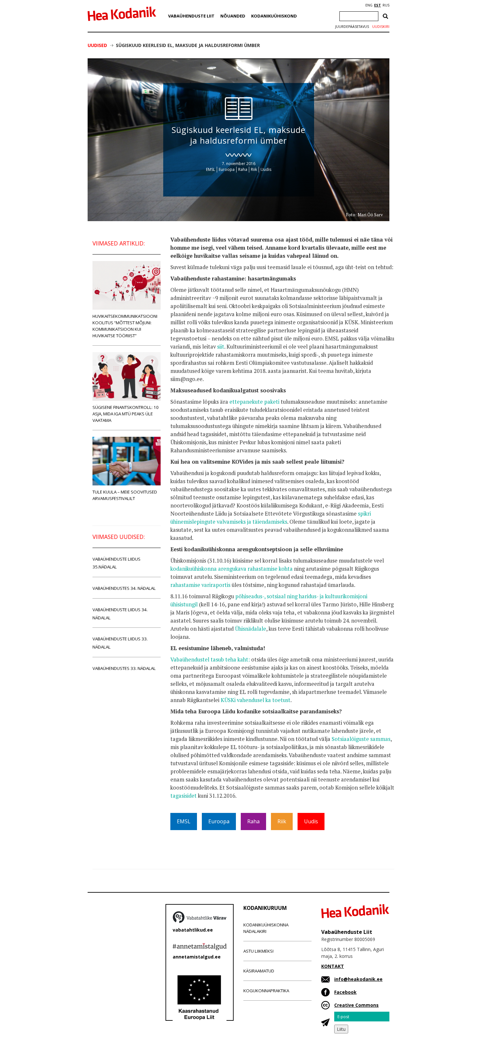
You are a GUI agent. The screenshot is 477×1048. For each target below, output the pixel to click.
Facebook (345, 992)
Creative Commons (356, 1005)
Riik (254, 169)
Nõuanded (232, 16)
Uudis (266, 169)
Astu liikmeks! (258, 951)
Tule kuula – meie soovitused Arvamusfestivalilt (124, 495)
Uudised (97, 45)
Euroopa (227, 169)
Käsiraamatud (258, 971)
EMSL (210, 169)
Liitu (341, 1029)
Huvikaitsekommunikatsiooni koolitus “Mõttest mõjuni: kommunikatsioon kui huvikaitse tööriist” (124, 326)
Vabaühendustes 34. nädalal (124, 588)
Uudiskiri (380, 26)
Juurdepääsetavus (352, 26)
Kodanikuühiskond (274, 16)
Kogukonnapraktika (266, 991)
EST (377, 5)
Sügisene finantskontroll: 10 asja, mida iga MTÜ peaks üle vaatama (125, 413)
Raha (242, 169)
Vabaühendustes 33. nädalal (124, 668)
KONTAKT (332, 966)
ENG (369, 5)
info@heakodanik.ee (358, 979)
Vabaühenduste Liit (191, 16)
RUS (386, 5)
